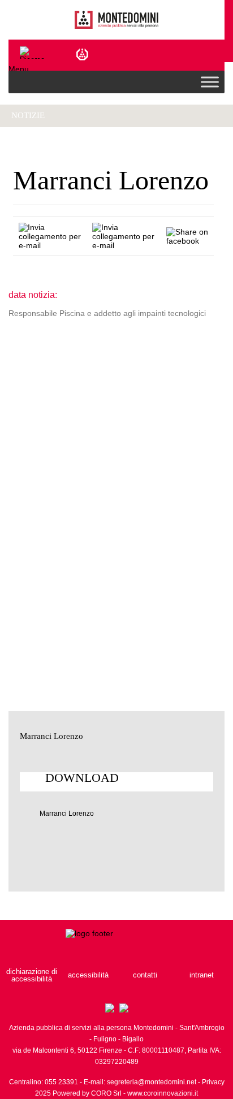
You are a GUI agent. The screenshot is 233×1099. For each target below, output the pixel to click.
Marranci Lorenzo (67, 813)
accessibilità (88, 975)
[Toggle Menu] (210, 81)
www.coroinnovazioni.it (162, 1093)
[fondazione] (83, 53)
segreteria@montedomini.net (151, 1082)
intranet (201, 975)
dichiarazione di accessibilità (31, 975)
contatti (145, 975)
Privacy (213, 1082)
